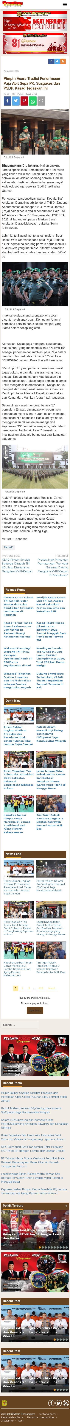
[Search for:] (19, 1024)
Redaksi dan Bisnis (12, 1417)
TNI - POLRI (18, 94)
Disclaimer (7, 1420)
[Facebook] (51, 61)
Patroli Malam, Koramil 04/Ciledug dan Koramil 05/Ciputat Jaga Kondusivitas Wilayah (51, 733)
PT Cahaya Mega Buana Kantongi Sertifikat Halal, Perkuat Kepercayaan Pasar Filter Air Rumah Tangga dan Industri (33, 1162)
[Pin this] (24, 101)
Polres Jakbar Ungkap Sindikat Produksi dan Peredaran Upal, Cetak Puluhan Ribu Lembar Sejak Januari (17, 887)
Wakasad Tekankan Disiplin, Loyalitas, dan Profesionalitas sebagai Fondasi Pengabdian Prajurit (17, 680)
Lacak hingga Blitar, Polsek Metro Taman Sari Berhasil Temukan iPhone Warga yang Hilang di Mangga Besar (50, 928)
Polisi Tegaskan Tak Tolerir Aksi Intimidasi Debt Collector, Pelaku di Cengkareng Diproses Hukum (18, 928)
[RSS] (63, 61)
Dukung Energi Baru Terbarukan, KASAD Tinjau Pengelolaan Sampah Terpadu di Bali (50, 680)
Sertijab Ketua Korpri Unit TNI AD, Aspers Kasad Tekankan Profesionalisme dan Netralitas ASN (51, 604)
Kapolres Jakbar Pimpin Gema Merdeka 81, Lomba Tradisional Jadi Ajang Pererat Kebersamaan (18, 969)
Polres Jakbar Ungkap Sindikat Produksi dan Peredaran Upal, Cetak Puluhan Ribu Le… (35, 1332)
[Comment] (41, 101)
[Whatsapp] (33, 101)
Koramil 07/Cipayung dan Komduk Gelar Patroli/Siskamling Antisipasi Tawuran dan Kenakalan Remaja (35, 1123)
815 (40, 988)
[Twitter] (57, 61)
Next (51, 988)
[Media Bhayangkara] (13, 4)
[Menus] (64, 4)
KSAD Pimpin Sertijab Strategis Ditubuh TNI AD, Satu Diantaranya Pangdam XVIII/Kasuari (17, 563)
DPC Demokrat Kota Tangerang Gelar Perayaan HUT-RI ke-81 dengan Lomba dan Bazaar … (33, 1234)
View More (35, 1010)
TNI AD (8, 547)
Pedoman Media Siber (41, 1417)
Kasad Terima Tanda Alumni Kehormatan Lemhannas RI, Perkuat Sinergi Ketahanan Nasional (18, 629)
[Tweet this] (16, 101)
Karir (21, 1420)
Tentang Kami (47, 1413)
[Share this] (7, 101)
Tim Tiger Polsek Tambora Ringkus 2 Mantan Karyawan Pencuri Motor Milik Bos (49, 821)
